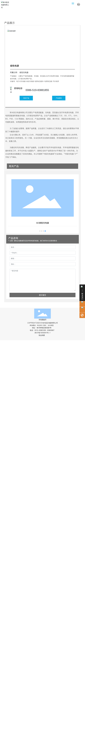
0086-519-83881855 (37, 90)
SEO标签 (51, 325)
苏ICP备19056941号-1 (42, 333)
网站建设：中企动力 (36, 325)
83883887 (51, 330)
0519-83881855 (40, 330)
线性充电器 (23, 72)
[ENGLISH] (78, 4)
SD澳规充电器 (42, 222)
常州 (44, 325)
